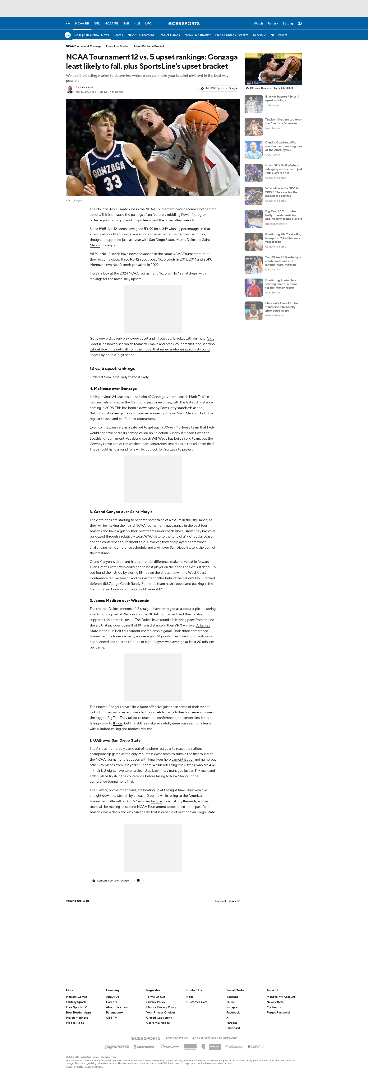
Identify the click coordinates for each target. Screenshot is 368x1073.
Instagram (233, 1007)
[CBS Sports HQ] (176, 1038)
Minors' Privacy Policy (161, 1007)
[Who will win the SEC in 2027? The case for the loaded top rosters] (254, 196)
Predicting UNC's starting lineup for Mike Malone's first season (283, 238)
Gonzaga (129, 388)
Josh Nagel (86, 87)
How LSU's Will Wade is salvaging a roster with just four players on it (283, 169)
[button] (294, 35)
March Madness (77, 1018)
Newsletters (275, 1002)
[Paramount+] (169, 1046)
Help (189, 997)
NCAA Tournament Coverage (83, 46)
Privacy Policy (155, 1002)
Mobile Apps (75, 1023)
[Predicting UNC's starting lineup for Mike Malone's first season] (254, 242)
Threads (231, 1023)
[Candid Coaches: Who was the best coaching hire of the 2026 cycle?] (254, 150)
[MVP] (215, 1045)
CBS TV (111, 1018)
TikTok (230, 1002)
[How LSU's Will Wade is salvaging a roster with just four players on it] (254, 173)
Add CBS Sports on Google (221, 88)
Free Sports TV (76, 1007)
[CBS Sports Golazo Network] (214, 1038)
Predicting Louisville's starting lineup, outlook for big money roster (281, 283)
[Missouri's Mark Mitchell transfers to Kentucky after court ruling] (254, 310)
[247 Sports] (116, 1046)
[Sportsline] (144, 1046)
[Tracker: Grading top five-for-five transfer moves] (254, 127)
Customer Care (197, 1002)
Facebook (233, 1012)
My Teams (274, 1007)
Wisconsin (140, 600)
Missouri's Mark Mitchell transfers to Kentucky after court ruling (282, 306)
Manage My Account (281, 997)
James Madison (107, 600)
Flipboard (233, 1028)
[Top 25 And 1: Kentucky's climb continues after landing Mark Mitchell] (254, 265)
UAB (97, 740)
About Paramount (118, 1007)
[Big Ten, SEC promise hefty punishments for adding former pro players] (254, 219)
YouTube (232, 997)
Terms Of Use (155, 997)
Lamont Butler (183, 759)
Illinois (117, 723)
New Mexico (179, 776)
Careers (111, 1002)
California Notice (158, 1019)
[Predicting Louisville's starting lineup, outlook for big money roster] (254, 288)
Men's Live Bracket (118, 46)
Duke (191, 240)
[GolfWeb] (256, 1047)
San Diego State (161, 240)
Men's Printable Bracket (149, 46)
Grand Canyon (107, 511)
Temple (156, 801)
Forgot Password (278, 1012)
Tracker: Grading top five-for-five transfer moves (283, 121)
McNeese (102, 388)
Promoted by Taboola (225, 901)
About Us (112, 997)
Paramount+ (114, 1012)
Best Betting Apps (78, 1012)
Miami (180, 240)
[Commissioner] (194, 1045)
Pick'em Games (76, 997)
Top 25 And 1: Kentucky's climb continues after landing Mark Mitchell (283, 260)
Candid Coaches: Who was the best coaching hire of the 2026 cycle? (283, 146)
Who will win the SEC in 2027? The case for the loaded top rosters (282, 192)
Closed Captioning (159, 1014)
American (195, 796)
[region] (273, 69)
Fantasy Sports (76, 1002)
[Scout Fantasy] (234, 1047)
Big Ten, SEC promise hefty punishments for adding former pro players (283, 215)
